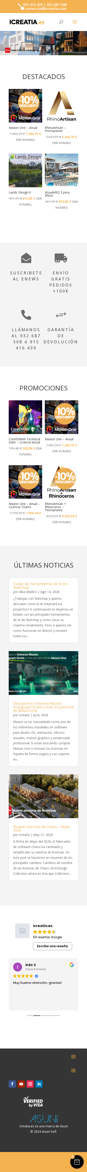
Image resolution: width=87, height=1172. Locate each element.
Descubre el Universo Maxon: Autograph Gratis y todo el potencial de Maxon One (43, 707)
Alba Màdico (28, 592)
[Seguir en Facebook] (12, 1084)
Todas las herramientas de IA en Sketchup (40, 585)
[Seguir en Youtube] (21, 1084)
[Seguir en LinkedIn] (39, 1084)
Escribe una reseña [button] (52, 946)
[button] (77, 1162)
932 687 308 (56, 4)
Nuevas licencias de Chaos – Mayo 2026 (41, 828)
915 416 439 (32, 4)
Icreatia (24, 715)
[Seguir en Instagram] (30, 1084)
